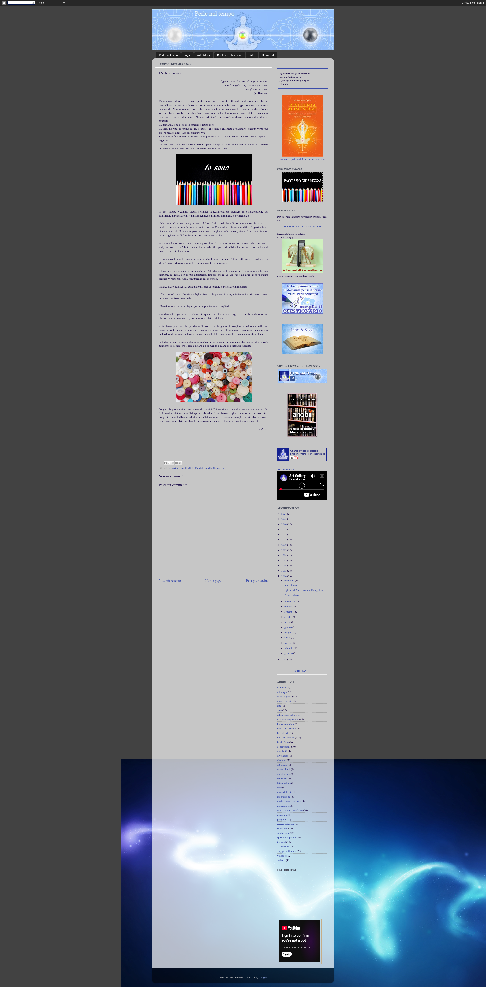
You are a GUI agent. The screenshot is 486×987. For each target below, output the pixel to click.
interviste (282, 778)
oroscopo (282, 815)
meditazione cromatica (289, 801)
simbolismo (283, 833)
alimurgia (282, 692)
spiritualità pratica (214, 468)
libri (279, 787)
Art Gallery (203, 55)
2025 (284, 519)
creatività (282, 751)
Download (268, 55)
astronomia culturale (288, 714)
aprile (287, 637)
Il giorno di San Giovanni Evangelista (303, 590)
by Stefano (283, 742)
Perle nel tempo (168, 55)
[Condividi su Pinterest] (180, 463)
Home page (213, 580)
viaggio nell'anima (287, 851)
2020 (284, 545)
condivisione (284, 746)
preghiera (282, 819)
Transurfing (283, 846)
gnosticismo (283, 774)
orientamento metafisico (290, 810)
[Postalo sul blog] (169, 463)
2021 (284, 539)
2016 (284, 565)
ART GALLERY (286, 469)
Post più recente (170, 580)
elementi (281, 760)
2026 (284, 513)
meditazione (283, 796)
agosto (288, 617)
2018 (284, 555)
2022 (284, 534)
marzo (288, 643)
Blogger (263, 977)
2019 (284, 550)
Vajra (187, 55)
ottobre (288, 606)
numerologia (284, 805)
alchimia (281, 687)
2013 (284, 659)
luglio (287, 622)
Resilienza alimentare (229, 55)
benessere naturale (286, 728)
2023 (284, 529)
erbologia (282, 764)
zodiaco (281, 860)
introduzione (284, 783)
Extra (252, 55)
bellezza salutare (285, 724)
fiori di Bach (283, 769)
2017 (284, 560)
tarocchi (281, 842)
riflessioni (282, 828)
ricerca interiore (285, 823)
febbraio (289, 648)
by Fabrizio (198, 468)
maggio (288, 632)
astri (279, 710)
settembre (289, 611)
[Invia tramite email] (165, 463)
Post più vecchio (257, 580)
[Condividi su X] (173, 463)
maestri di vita (284, 792)
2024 (284, 524)
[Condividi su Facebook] (176, 463)
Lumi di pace (290, 585)
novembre (290, 601)
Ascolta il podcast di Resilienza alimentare (302, 159)
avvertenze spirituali (180, 468)
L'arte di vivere (291, 595)
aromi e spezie (284, 701)
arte (279, 705)
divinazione (283, 755)
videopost (282, 855)
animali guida (284, 696)
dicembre (289, 580)
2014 (284, 576)
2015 (284, 570)
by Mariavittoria (285, 737)
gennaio (288, 653)
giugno (288, 627)
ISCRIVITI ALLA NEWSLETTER (302, 226)
